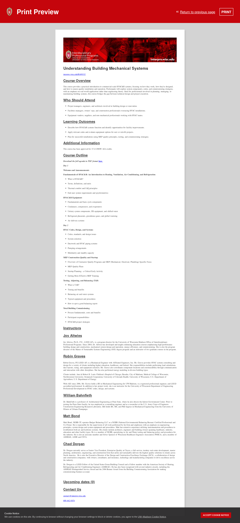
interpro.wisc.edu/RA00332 (74, 74)
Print (226, 11)
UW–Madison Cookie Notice (152, 517)
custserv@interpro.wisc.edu (74, 495)
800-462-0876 (69, 500)
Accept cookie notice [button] (216, 515)
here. (101, 161)
